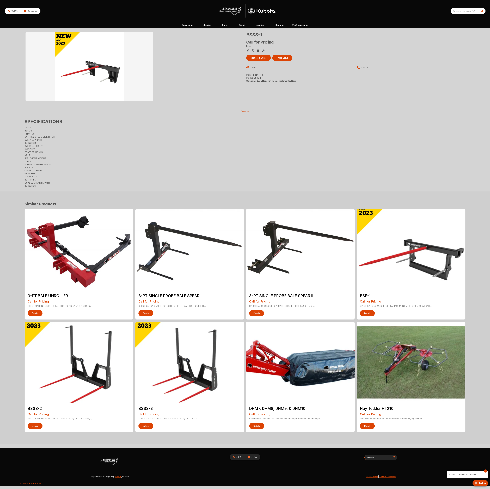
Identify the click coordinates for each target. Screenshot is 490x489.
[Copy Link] (263, 50)
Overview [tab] (245, 111)
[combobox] (468, 11)
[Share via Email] (258, 50)
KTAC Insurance (300, 25)
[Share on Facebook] (247, 50)
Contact (279, 25)
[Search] (394, 457)
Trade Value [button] (282, 58)
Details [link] (35, 313)
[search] (482, 11)
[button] (13, 11)
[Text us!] (480, 483)
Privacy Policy (372, 476)
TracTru (118, 476)
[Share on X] (252, 50)
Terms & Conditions (387, 476)
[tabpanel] (135, 67)
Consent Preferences (30, 483)
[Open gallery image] (89, 66)
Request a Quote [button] (258, 58)
